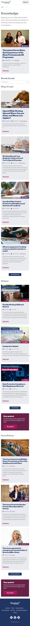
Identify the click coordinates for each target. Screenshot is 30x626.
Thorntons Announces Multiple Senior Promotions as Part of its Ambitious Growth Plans (15, 461)
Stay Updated (10, 426)
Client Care (13, 610)
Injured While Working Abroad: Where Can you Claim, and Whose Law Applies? (13, 114)
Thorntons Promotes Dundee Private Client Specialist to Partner (14, 507)
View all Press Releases (15, 574)
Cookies (15, 612)
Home (2, 7)
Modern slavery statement (21, 610)
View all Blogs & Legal (15, 274)
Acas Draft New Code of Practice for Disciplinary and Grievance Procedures (14, 204)
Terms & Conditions (19, 608)
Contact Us (7, 608)
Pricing (12, 608)
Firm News (17, 60)
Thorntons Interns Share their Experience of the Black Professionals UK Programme (14, 53)
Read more (6, 70)
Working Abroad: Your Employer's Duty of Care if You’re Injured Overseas (13, 158)
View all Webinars (15, 407)
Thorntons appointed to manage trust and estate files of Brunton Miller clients (15, 550)
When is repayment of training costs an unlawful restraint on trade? (14, 249)
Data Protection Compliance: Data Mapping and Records (14, 385)
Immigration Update (10, 346)
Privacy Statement (5, 610)
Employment (23, 253)
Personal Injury (24, 121)
